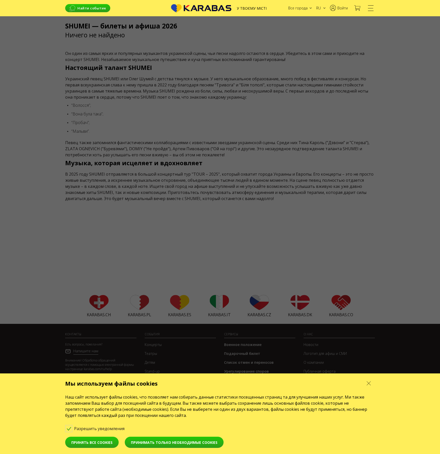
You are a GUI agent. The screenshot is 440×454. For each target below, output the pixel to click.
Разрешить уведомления (100, 428)
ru (318, 8)
